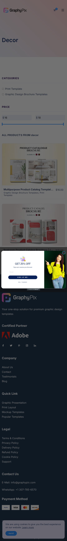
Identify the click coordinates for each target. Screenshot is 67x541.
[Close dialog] (63, 252)
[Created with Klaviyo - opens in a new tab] (33, 289)
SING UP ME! (22, 277)
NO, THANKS (22, 282)
